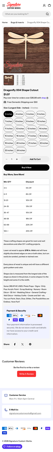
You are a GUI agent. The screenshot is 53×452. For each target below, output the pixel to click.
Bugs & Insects (17, 22)
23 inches (9, 150)
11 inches (9, 128)
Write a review (26, 374)
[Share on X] (22, 344)
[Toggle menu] (3, 5)
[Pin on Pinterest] (30, 344)
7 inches (8, 121)
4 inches (19, 114)
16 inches (20, 136)
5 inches (30, 114)
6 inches (41, 114)
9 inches (30, 121)
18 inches (43, 136)
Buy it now (26, 167)
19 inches (9, 143)
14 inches (43, 128)
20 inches (20, 143)
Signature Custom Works (20, 441)
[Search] (47, 14)
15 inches (9, 136)
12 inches (20, 128)
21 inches (32, 143)
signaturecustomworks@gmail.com (25, 413)
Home (5, 22)
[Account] (44, 5)
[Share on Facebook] (15, 344)
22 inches (44, 143)
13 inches (31, 128)
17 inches (32, 136)
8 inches (19, 121)
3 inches (8, 114)
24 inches (21, 150)
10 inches (41, 121)
